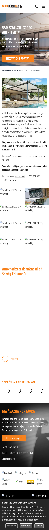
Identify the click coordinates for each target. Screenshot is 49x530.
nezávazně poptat (18, 58)
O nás (14, 70)
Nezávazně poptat (14, 438)
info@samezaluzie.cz (11, 180)
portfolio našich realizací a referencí (23, 158)
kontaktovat (20, 176)
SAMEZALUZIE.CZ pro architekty (29, 70)
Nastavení (11, 525)
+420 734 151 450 (10, 447)
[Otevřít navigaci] (43, 6)
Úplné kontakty (8, 459)
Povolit (39, 525)
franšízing (41, 496)
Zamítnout (26, 525)
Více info (14, 359)
